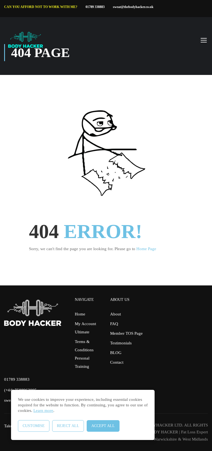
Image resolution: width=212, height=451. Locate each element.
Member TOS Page (126, 333)
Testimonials (121, 343)
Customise (34, 426)
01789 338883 (95, 7)
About (115, 314)
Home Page (146, 249)
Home (80, 314)
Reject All (68, 426)
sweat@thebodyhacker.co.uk (133, 7)
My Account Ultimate (85, 328)
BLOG (115, 352)
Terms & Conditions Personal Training (84, 354)
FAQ (114, 324)
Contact (116, 362)
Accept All (103, 426)
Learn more (43, 410)
